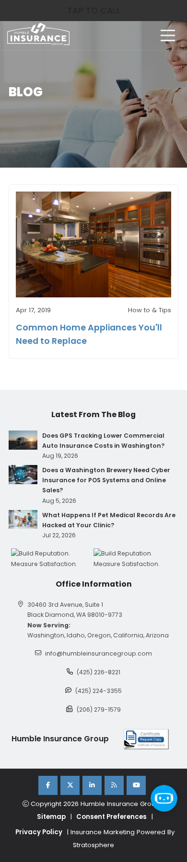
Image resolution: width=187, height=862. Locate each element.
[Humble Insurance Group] (38, 34)
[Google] (114, 785)
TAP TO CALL (93, 10)
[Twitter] (70, 785)
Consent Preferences (111, 816)
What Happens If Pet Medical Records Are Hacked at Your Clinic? (108, 520)
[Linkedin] (92, 785)
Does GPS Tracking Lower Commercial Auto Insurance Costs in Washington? (103, 440)
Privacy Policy (38, 832)
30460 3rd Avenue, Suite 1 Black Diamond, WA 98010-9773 (74, 610)
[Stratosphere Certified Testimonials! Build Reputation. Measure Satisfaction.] (52, 558)
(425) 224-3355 (98, 691)
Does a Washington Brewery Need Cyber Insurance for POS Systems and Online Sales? (106, 480)
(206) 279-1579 (99, 709)
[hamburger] (168, 35)
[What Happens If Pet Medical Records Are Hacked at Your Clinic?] (23, 519)
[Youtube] (136, 785)
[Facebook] (48, 785)
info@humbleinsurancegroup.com (98, 653)
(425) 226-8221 (98, 672)
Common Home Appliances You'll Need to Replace (89, 334)
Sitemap (51, 816)
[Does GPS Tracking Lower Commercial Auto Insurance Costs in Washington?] (23, 440)
